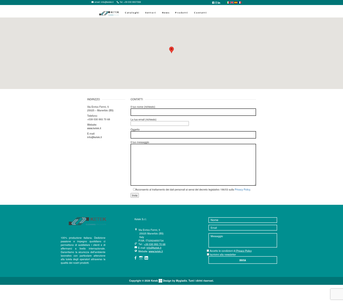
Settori (150, 12)
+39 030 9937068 (132, 1)
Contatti (200, 12)
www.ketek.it (156, 251)
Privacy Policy (242, 189)
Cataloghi (132, 12)
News (166, 12)
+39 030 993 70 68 (154, 244)
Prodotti (181, 12)
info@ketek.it (107, 1)
